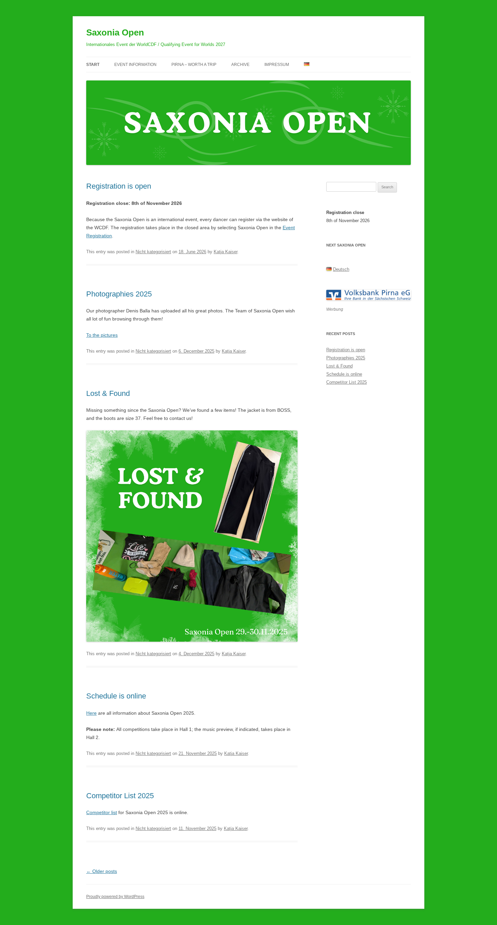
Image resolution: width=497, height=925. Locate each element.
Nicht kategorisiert (153, 251)
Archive (240, 64)
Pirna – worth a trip (193, 64)
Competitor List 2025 (120, 795)
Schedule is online (116, 696)
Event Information (135, 64)
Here (91, 713)
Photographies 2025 (119, 294)
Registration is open (118, 186)
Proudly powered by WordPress (115, 896)
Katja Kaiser (225, 251)
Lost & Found (108, 393)
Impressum (276, 64)
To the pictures (102, 335)
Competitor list (101, 812)
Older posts (101, 871)
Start (92, 64)
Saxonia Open (115, 32)
